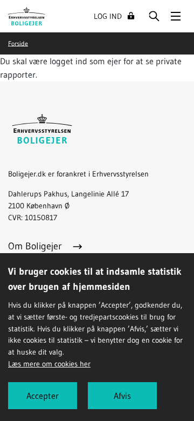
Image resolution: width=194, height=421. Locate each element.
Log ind (108, 16)
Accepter (42, 395)
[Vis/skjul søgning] (154, 16)
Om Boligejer (36, 246)
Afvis (122, 395)
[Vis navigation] (175, 16)
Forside (18, 43)
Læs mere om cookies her (49, 364)
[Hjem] (26, 15)
